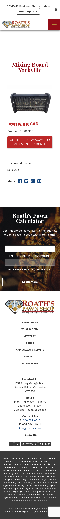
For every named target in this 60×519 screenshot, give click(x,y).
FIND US (46, 444)
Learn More (30, 282)
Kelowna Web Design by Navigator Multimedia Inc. (29, 511)
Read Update (28, 11)
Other (30, 343)
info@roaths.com (30, 428)
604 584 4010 (31, 420)
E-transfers (30, 363)
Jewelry (30, 336)
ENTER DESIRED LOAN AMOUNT (30, 256)
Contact (30, 356)
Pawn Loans (30, 322)
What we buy (30, 329)
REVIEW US (31, 444)
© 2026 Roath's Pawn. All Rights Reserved (29, 508)
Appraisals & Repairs (30, 349)
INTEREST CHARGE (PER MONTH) (30, 269)
